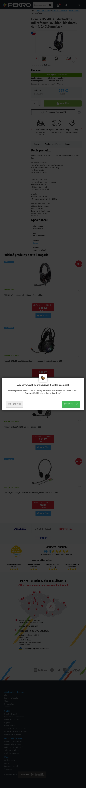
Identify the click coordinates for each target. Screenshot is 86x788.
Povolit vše (68, 403)
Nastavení (17, 403)
